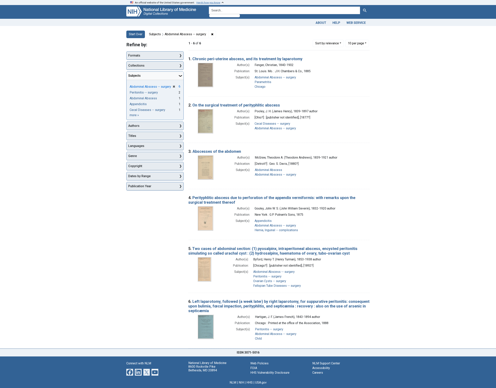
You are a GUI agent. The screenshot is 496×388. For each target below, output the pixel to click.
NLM (233, 382)
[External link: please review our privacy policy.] (129, 372)
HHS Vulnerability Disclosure (269, 372)
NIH (241, 382)
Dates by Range (139, 176)
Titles (132, 136)
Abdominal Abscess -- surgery (275, 77)
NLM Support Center (326, 363)
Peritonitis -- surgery (267, 276)
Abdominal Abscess (268, 170)
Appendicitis (263, 221)
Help (336, 23)
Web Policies (259, 363)
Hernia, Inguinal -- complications (276, 230)
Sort (327, 43)
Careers (317, 372)
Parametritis (263, 82)
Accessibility (321, 368)
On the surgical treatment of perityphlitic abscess (236, 105)
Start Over (135, 34)
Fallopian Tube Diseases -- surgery (277, 286)
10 (356, 43)
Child (258, 338)
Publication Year (139, 186)
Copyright (135, 166)
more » (134, 115)
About (321, 23)
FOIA (253, 368)
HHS (249, 382)
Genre (132, 156)
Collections (136, 65)
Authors (134, 126)
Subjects (134, 75)
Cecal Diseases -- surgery (272, 123)
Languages (136, 146)
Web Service (356, 23)
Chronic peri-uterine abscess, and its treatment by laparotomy (247, 59)
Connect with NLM (138, 363)
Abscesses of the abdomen (216, 151)
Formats (134, 55)
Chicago (260, 86)
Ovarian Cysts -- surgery (269, 281)
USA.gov (261, 382)
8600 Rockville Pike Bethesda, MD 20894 (202, 368)
